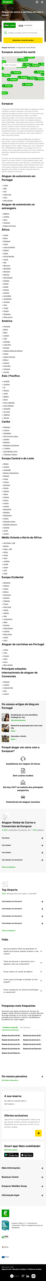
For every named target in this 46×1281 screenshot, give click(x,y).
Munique (6, 682)
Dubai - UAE (7, 549)
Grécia (5, 494)
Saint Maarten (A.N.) (10, 451)
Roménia (6, 527)
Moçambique (8, 277)
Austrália (6, 381)
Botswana (6, 241)
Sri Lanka (6, 412)
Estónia (5, 488)
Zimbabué (6, 314)
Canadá (6, 335)
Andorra (6, 586)
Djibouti (6, 250)
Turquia (6, 534)
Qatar (5, 573)
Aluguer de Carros (8, 47)
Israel (5, 558)
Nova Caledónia (9, 403)
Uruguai (6, 372)
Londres (6, 217)
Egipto (5, 552)
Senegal (6, 293)
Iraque (5, 555)
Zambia (6, 311)
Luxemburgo (7, 619)
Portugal (6, 631)
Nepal (5, 399)
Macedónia (7, 509)
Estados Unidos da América (13, 351)
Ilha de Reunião (8, 256)
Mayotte (6, 275)
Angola (5, 235)
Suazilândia (7, 299)
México (5, 360)
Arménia (6, 467)
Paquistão (6, 409)
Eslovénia (6, 485)
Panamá (6, 363)
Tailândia (6, 415)
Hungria (6, 497)
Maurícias (6, 271)
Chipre (5, 479)
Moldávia (6, 512)
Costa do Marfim (9, 247)
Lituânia (6, 506)
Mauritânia (7, 268)
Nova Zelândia (8, 406)
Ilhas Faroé (7, 607)
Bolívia (5, 329)
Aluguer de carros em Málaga (11, 1040)
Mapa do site (6, 1269)
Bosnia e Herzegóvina (11, 473)
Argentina (6, 326)
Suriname (6, 369)
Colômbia (6, 342)
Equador (6, 348)
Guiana (5, 354)
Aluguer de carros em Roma (11, 1035)
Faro (5, 191)
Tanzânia (6, 302)
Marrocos (6, 265)
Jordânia (6, 561)
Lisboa (5, 185)
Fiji (4, 387)
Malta (5, 622)
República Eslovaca (10, 524)
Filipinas (6, 390)
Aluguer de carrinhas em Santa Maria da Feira (32, 1048)
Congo (5, 244)
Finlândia (6, 601)
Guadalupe (7, 433)
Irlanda (5, 610)
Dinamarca (7, 595)
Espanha (6, 598)
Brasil (5, 332)
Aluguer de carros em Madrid (32, 1035)
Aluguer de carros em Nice (32, 1044)
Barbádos (6, 427)
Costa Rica (7, 345)
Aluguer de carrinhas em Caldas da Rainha (11, 1053)
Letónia (6, 503)
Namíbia (6, 281)
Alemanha (6, 583)
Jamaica (6, 439)
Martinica (6, 442)
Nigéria (5, 284)
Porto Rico (7, 366)
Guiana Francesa (9, 357)
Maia (5, 188)
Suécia (5, 637)
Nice (5, 691)
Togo (5, 305)
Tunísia (5, 308)
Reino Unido (7, 634)
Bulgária (6, 476)
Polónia (5, 518)
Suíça (5, 640)
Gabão (5, 253)
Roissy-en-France (9, 226)
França (5, 604)
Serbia (5, 530)
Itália (5, 616)
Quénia (5, 287)
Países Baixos (8, 628)
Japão (5, 393)
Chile (5, 338)
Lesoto (5, 259)
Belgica (6, 592)
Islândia (6, 613)
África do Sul (7, 317)
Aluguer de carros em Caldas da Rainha (32, 1040)
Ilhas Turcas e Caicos (10, 436)
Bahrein (6, 546)
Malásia (6, 396)
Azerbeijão (7, 470)
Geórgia (6, 491)
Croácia (6, 482)
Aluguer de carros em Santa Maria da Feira (11, 1044)
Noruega (6, 625)
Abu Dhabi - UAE (9, 543)
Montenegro (7, 515)
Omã (5, 570)
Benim (5, 238)
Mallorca (6, 214)
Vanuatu (6, 418)
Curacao (6, 430)
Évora (5, 662)
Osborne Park (8, 688)
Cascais (6, 656)
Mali (4, 262)
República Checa (9, 521)
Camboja (6, 384)
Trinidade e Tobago (10, 454)
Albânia (6, 464)
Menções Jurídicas (19, 1269)
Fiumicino (6, 223)
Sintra (5, 659)
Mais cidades (8, 200)
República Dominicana (11, 445)
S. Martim (6, 448)
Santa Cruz (7, 194)
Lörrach (6, 694)
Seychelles (7, 296)
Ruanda (6, 290)
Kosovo (5, 500)
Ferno (5, 220)
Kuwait (5, 564)
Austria (5, 589)
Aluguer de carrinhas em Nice (11, 1048)
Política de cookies (34, 1269)
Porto (5, 197)
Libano (5, 567)
